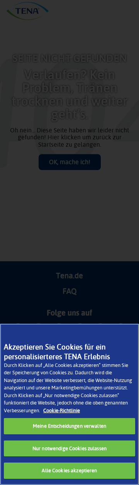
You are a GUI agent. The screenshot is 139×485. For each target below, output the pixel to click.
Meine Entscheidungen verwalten (69, 426)
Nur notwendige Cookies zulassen (69, 448)
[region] (69, 404)
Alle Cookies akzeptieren (69, 470)
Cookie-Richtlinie (61, 410)
